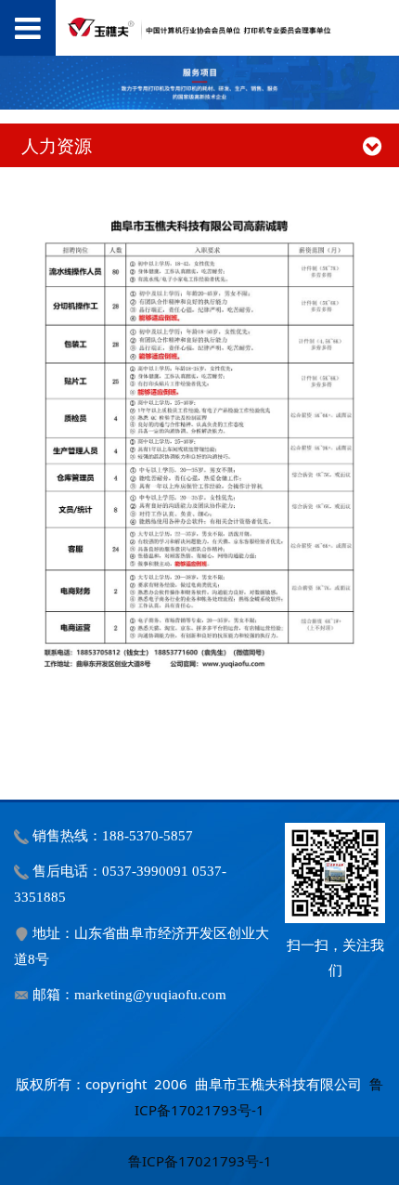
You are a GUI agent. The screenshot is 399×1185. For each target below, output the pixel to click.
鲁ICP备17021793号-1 (200, 1161)
